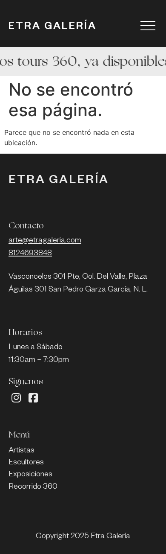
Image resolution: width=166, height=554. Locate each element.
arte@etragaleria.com (45, 241)
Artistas (21, 451)
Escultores (26, 463)
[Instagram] (16, 398)
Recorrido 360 (33, 487)
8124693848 (30, 254)
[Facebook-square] (33, 398)
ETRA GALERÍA (53, 27)
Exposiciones (30, 475)
